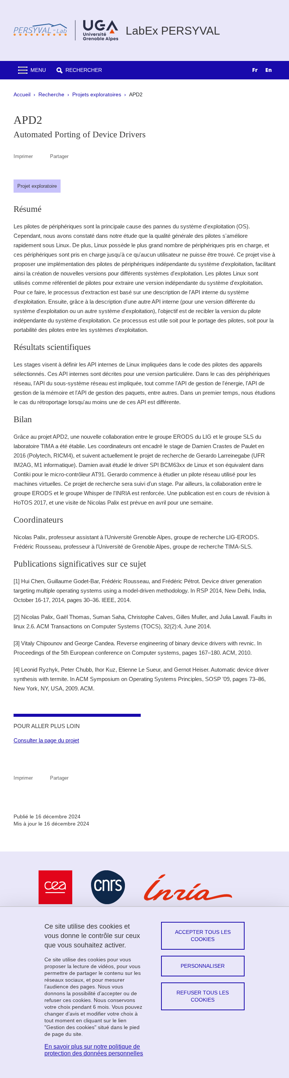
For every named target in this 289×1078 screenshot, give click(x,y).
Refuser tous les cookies (202, 996)
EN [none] (268, 69)
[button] (79, 70)
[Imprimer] (41, 156)
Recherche (51, 94)
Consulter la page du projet (46, 740)
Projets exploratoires (96, 94)
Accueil (22, 94)
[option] (268, 70)
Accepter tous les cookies (203, 935)
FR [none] (255, 69)
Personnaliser (203, 966)
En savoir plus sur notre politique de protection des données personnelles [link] (93, 1050)
